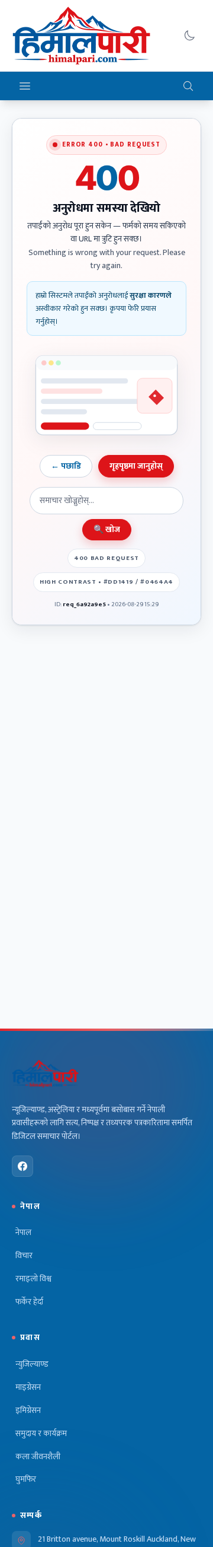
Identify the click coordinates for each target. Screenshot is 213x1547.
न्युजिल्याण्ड (32, 1364)
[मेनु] (25, 86)
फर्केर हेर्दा (29, 1302)
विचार (24, 1256)
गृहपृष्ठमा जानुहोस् (136, 466)
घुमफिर (25, 1479)
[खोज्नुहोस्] (188, 86)
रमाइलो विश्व (33, 1279)
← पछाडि (66, 466)
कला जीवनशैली (37, 1457)
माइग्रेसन (28, 1387)
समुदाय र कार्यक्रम (41, 1434)
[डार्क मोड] (189, 35)
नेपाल (23, 1233)
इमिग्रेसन (28, 1411)
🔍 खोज (106, 529)
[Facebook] (22, 1166)
